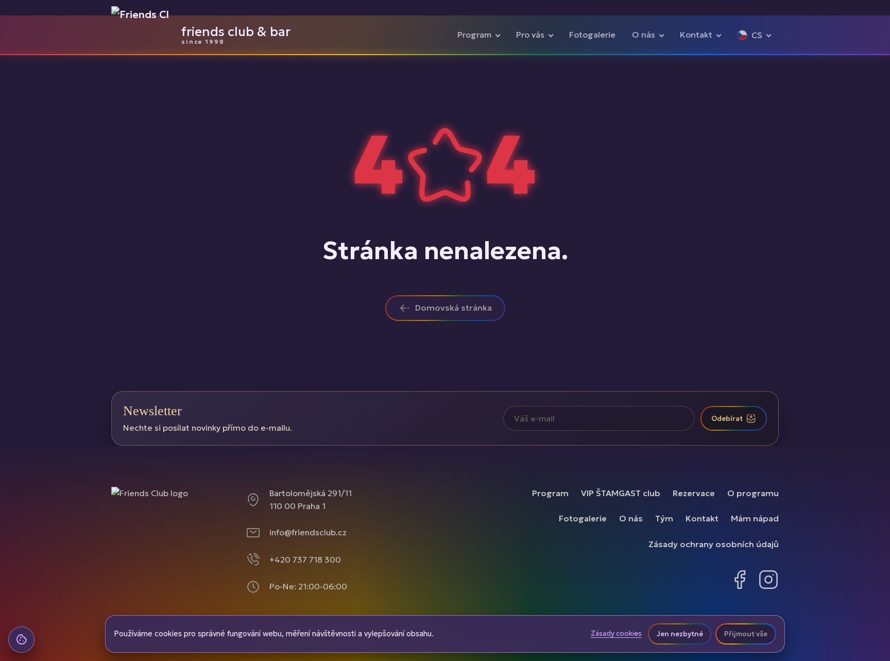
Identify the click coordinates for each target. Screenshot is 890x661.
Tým (664, 518)
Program (474, 34)
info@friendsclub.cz (308, 532)
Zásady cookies (616, 634)
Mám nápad (755, 518)
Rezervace (694, 493)
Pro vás (530, 34)
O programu (753, 493)
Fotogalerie (592, 34)
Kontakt (696, 34)
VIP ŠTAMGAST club (620, 493)
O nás (643, 34)
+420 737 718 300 (305, 559)
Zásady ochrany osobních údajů (713, 544)
